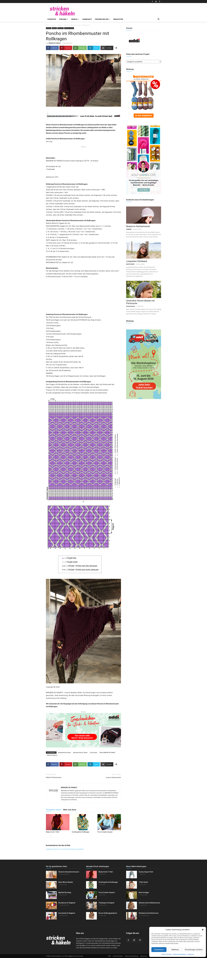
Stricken (62, 19)
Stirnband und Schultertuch (148, 913)
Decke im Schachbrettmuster (68, 872)
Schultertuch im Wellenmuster (149, 903)
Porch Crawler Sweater (105, 832)
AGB (109, 956)
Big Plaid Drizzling (64, 892)
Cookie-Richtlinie (166, 954)
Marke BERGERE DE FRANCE (107, 752)
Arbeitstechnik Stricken (64, 752)
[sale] (143, 119)
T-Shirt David (143, 882)
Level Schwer (93, 752)
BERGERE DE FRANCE (55, 43)
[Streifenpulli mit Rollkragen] (83, 822)
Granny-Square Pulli (146, 872)
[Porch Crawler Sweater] (109, 822)
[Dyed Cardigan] (131, 895)
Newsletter (118, 19)
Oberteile (60, 28)
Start (47, 25)
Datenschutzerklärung (179, 954)
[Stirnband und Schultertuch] (131, 916)
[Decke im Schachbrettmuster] (51, 874)
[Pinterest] (159, 1)
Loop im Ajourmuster (113, 777)
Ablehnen (175, 950)
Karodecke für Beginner (66, 913)
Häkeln (74, 19)
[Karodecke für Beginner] (51, 916)
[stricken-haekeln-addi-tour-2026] (143, 398)
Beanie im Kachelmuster (138, 226)
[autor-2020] (134, 48)
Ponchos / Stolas (69, 28)
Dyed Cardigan (144, 892)
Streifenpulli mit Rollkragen (80, 832)
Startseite (51, 19)
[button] (203, 930)
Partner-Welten (101, 19)
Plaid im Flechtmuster (53, 777)
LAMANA (128, 229)
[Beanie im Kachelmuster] (143, 215)
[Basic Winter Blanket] (51, 885)
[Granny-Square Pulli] (131, 874)
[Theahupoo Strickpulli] (91, 905)
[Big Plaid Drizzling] (51, 895)
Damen (60, 25)
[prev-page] (47, 836)
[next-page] (50, 836)
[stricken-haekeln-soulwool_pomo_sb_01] (143, 194)
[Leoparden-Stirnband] (143, 250)
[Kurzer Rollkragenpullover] (91, 916)
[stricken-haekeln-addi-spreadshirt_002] (83, 730)
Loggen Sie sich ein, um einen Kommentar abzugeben (65, 849)
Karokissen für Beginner (66, 903)
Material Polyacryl (52, 755)
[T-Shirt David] (131, 885)
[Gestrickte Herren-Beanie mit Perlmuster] (143, 289)
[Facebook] (152, 1)
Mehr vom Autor (69, 810)
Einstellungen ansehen (194, 950)
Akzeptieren (159, 950)
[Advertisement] (83, 151)
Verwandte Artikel (53, 810)
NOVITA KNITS (130, 264)
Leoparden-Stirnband (136, 261)
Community (87, 19)
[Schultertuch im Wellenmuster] (131, 905)
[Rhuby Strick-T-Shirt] (57, 822)
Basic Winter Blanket (65, 882)
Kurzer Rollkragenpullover (108, 913)
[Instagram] (156, 1)
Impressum (190, 954)
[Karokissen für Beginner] (51, 905)
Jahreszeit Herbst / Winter (80, 752)
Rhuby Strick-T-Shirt (52, 832)
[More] (116, 48)
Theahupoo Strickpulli (106, 903)
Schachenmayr (130, 306)
